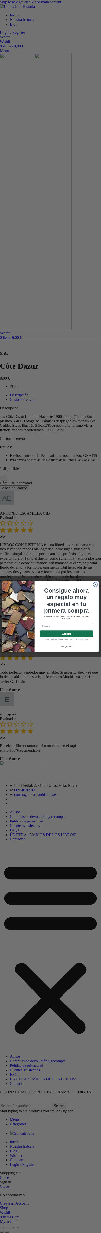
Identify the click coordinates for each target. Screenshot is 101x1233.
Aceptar (66, 633)
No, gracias (66, 646)
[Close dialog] (95, 584)
